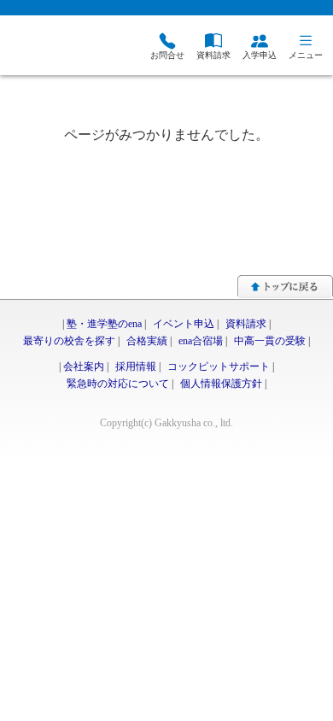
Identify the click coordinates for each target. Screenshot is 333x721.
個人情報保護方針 (221, 384)
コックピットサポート (218, 366)
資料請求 (245, 324)
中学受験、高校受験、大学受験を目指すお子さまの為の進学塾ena (47, 47)
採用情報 (135, 366)
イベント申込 (183, 324)
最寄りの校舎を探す (69, 341)
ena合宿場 (200, 341)
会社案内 (83, 366)
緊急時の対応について (118, 384)
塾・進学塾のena (104, 324)
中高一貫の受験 (270, 341)
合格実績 (146, 341)
